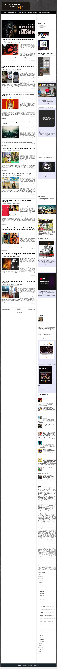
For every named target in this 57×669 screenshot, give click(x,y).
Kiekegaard (53, 539)
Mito (48, 511)
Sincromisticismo (41, 509)
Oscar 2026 (39, 566)
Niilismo (49, 510)
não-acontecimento (41, 515)
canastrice (52, 558)
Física (50, 525)
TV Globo (54, 501)
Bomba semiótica (49, 503)
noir (45, 559)
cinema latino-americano (44, 523)
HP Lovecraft (52, 534)
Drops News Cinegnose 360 (49, 531)
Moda (49, 532)
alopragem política (47, 558)
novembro (41, 593)
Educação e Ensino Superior (42, 525)
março (41, 637)
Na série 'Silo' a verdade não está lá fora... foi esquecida (49, 425)
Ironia (49, 509)
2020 (40, 586)
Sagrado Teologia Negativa (50, 551)
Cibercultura (40, 498)
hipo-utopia (45, 527)
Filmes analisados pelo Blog (44, 12)
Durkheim (54, 553)
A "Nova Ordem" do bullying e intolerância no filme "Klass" (18, 40)
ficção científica (41, 506)
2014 (40, 649)
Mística (44, 536)
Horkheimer (40, 524)
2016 (40, 645)
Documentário (51, 515)
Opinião (49, 547)
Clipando (41, 537)
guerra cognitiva (51, 524)
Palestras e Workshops (32, 12)
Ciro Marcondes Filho (44, 549)
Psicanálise (40, 514)
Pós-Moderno (40, 499)
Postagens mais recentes (5, 309)
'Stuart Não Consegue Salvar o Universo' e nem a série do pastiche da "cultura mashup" (49, 450)
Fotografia (50, 527)
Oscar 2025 (53, 565)
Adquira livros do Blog (12, 12)
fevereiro (41, 639)
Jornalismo (47, 489)
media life (39, 540)
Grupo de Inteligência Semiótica (42, 555)
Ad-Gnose (46, 534)
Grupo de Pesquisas (50, 537)
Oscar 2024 (44, 556)
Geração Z (47, 554)
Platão (53, 532)
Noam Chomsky (53, 541)
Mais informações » (4, 62)
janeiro (41, 641)
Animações (47, 518)
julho (41, 600)
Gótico (46, 514)
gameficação (44, 569)
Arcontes (51, 548)
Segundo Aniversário (44, 557)
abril (40, 635)
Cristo (45, 521)
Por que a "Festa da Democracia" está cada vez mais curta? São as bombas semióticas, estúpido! (49, 399)
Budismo (39, 553)
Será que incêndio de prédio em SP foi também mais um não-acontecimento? (18, 254)
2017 (40, 643)
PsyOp (48, 536)
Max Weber (45, 550)
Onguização (54, 564)
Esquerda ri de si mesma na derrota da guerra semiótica (16, 200)
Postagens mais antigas (31, 309)
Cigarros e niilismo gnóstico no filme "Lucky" (16, 173)
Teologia (54, 522)
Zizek (45, 568)
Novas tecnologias (52, 496)
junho (41, 602)
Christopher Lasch (45, 540)
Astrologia (53, 552)
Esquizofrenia (42, 520)
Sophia (47, 520)
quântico (52, 530)
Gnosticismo (41, 490)
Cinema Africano (52, 540)
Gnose (54, 499)
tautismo (47, 517)
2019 (40, 587)
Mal (52, 507)
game (50, 552)
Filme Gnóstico (50, 497)
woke (55, 569)
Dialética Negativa (40, 541)
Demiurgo (40, 508)
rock (54, 559)
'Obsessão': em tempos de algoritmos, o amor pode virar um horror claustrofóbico (48, 476)
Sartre (48, 538)
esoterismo (54, 542)
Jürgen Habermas (47, 539)
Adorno (46, 508)
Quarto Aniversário (44, 566)
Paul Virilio (52, 528)
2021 (40, 584)
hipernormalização (41, 538)
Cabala (52, 523)
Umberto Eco (53, 536)
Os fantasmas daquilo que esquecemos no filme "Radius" (17, 122)
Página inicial (18, 309)
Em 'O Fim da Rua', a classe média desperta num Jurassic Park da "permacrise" (49, 417)
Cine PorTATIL (50, 553)
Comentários (41, 27)
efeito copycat (40, 534)
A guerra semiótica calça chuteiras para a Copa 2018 (18, 148)
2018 (40, 589)
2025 (40, 576)
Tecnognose (40, 507)
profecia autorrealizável (50, 559)
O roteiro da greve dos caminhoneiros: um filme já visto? (18, 66)
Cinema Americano (43, 488)
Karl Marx (50, 516)
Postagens (41, 25)
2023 (40, 580)
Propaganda (50, 505)
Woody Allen (42, 558)
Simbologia (43, 500)
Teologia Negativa (41, 535)
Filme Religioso (40, 533)
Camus (46, 553)
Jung (46, 519)
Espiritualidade (40, 518)
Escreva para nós (22, 12)
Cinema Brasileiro (50, 513)
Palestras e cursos (41, 532)
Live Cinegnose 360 (49, 498)
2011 (40, 655)
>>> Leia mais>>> (52, 364)
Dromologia (49, 535)
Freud (42, 503)
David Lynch (51, 549)
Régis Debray (46, 567)
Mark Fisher (50, 546)
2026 (40, 574)
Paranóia (42, 511)
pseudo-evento (45, 530)
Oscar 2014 (40, 565)
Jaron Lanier (44, 546)
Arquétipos (48, 499)
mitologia (42, 559)
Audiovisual (42, 497)
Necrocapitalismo (47, 541)
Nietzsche (54, 525)
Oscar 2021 (49, 565)
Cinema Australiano (48, 529)
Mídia (54, 488)
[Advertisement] (28, 16)
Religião (46, 501)
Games (46, 533)
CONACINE (42, 553)
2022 (40, 582)
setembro (41, 597)
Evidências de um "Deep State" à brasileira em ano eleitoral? (48, 468)
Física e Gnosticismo (42, 516)
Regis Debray (41, 567)
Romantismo (45, 524)
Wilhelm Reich (41, 548)
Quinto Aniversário (53, 566)
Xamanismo (47, 548)
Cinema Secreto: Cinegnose (27, 665)
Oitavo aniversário (49, 564)
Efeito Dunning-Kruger (42, 554)
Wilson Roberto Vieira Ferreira (45, 322)
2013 (40, 651)
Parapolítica (40, 531)
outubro (41, 595)
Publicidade (46, 504)
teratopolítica (51, 569)
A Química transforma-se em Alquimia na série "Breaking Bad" (46, 199)
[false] (18, 29)
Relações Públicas (41, 522)
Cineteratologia (40, 529)
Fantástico (40, 495)
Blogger (20, 312)
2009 (40, 658)
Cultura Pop (43, 496)
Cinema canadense (52, 519)
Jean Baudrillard (50, 506)
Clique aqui (40, 50)
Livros (39, 504)
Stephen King (50, 567)
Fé (46, 532)
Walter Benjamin (51, 533)
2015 (40, 647)
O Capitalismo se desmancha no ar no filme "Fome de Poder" (18, 94)
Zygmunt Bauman (48, 542)
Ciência (54, 509)
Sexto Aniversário (51, 557)
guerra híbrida (52, 495)
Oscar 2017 (39, 556)
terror (52, 517)
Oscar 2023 (54, 547)
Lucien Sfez (41, 550)
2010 (40, 656)
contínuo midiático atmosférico (42, 552)
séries (54, 510)
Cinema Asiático (51, 521)
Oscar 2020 (44, 565)
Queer (49, 566)
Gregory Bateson (52, 554)
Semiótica (49, 493)
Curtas (52, 508)
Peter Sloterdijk (50, 556)
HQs (40, 527)
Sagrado (51, 520)
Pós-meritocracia (44, 547)
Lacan (55, 549)
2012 (40, 653)
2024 (40, 578)
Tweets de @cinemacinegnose (43, 484)
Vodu (42, 568)
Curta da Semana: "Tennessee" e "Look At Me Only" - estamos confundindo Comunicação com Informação (18, 228)
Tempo (47, 507)
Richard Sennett (41, 542)
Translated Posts (48, 522)
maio (41, 604)
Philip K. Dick (46, 528)
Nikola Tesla (49, 555)
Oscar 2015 (53, 555)
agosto (41, 599)
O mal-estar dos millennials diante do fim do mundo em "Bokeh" (18, 281)
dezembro (41, 591)
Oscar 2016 (50, 550)
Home (5, 12)
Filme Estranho (43, 510)
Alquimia (52, 514)
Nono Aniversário (44, 564)
